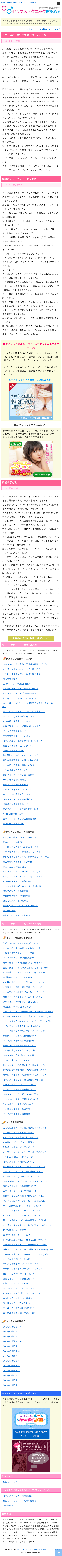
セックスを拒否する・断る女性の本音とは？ (24, 1080)
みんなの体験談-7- (11, 1356)
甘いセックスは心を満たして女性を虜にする (24, 1065)
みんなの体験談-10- (12, 1341)
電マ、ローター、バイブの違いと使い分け (23, 1191)
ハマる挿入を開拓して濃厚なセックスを (22, 852)
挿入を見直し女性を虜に (14, 867)
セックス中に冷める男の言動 (16, 1114)
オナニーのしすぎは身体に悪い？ (18, 1308)
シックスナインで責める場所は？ (18, 799)
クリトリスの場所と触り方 (15, 784)
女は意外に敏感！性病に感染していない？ (23, 987)
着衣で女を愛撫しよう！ (14, 679)
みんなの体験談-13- (12, 1327)
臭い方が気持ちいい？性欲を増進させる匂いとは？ (27, 1220)
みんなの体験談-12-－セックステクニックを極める (18, 2)
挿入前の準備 (9, 910)
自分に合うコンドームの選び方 (17, 1298)
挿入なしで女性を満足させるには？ (19, 698)
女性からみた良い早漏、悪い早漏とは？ (22, 948)
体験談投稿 (8, 1505)
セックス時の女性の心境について (18, 1041)
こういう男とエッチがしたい (16, 1060)
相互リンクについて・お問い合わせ (19, 1501)
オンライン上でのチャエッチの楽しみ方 (22, 669)
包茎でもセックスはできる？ (16, 1283)
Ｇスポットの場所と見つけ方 (16, 794)
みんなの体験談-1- (11, 1385)
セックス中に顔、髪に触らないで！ (19, 958)
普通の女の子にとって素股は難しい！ (21, 943)
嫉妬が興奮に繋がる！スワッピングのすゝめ (24, 1166)
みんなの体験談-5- (11, 1365)
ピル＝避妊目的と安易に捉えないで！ (21, 1137)
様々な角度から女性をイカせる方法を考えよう (25, 1240)
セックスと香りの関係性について (18, 1162)
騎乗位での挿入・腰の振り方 (16, 896)
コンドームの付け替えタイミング (18, 1274)
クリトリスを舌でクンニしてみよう (19, 789)
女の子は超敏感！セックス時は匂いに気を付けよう (27, 1016)
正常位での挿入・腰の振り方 (16, 915)
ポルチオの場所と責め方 (14, 780)
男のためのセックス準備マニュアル (19, 1288)
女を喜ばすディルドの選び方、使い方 (21, 688)
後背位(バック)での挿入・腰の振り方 (20, 905)
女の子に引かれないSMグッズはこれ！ (21, 1176)
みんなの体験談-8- (11, 1351)
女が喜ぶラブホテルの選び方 (16, 1109)
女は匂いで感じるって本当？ (16, 1235)
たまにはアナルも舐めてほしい (17, 1006)
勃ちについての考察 (12, 842)
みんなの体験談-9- (11, 1346)
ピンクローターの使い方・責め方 (18, 775)
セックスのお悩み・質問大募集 (17, 1496)
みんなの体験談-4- (11, 1370)
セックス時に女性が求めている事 (18, 1055)
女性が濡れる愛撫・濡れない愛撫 (18, 765)
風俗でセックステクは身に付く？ (18, 1279)
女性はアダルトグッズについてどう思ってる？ (25, 1075)
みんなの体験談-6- (11, 1361)
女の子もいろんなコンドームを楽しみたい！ (24, 997)
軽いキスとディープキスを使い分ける (21, 809)
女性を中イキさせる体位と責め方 (18, 881)
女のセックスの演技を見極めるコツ (19, 1089)
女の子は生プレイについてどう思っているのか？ (26, 968)
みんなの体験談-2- (11, 1380)
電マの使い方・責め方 (13, 823)
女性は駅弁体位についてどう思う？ (19, 837)
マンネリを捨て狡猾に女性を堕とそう (21, 1264)
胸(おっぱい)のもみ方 (13, 814)
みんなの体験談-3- (11, 1375)
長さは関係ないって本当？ (15, 1230)
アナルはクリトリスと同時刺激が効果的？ (23, 1171)
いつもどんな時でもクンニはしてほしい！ (23, 1002)
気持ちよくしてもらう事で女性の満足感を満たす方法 (28, 1249)
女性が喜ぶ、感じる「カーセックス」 (21, 693)
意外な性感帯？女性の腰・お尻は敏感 (21, 760)
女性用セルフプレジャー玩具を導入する (22, 674)
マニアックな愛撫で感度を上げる (18, 716)
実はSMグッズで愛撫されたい (17, 684)
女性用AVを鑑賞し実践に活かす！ (19, 1157)
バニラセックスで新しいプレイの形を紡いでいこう (27, 1225)
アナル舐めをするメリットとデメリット (22, 1210)
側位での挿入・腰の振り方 (15, 891)
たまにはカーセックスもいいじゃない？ (22, 1215)
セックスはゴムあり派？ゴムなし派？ (21, 1094)
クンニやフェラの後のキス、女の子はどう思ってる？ (28, 1021)
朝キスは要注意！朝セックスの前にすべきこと (25, 1070)
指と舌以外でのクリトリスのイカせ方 (21, 755)
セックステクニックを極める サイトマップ (42, 29)
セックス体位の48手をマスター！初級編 (22, 886)
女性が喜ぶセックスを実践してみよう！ (22, 871)
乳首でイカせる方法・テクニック (18, 745)
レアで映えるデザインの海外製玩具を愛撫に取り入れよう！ (28, 705)
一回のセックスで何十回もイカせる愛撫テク (24, 711)
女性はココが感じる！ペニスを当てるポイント (25, 876)
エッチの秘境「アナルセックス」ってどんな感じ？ (27, 1254)
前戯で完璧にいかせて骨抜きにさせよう (22, 726)
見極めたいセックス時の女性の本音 (19, 1036)
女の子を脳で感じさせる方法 (16, 1259)
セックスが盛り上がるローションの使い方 (23, 741)
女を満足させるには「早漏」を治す (19, 1313)
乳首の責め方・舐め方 (13, 750)
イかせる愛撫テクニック (14, 731)
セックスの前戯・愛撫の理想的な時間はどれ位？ (26, 664)
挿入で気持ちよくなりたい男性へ (18, 862)
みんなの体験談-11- (12, 1336)
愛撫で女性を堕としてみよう (16, 736)
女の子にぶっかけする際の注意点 (18, 1132)
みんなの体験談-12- (12, 1331)
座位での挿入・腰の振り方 (15, 901)
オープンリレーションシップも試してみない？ (25, 1152)
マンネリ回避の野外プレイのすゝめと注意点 (24, 1201)
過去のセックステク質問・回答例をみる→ (31, 380)
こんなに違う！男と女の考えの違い (19, 1050)
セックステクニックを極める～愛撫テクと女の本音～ (38, 1549)
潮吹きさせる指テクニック (15, 804)
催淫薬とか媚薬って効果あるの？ (18, 1147)
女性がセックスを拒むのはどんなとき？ (22, 1293)
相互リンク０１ (10, 1481)
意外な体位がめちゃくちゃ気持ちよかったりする (26, 857)
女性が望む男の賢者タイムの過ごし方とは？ (24, 992)
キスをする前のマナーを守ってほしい (21, 953)
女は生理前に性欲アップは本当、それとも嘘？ (25, 972)
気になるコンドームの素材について (19, 1186)
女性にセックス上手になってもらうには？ (23, 1269)
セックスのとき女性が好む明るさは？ (21, 1099)
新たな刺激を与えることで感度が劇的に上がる (25, 1244)
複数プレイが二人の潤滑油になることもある (24, 1196)
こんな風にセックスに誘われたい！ (19, 1104)
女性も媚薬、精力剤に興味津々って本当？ (23, 963)
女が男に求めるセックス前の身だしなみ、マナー (26, 982)
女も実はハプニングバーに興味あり (19, 1142)
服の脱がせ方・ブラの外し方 (16, 1303)
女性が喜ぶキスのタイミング (16, 770)
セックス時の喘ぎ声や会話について (19, 1045)
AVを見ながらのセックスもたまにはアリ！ (23, 1206)
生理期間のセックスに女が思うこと (19, 977)
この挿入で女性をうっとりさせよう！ (21, 847)
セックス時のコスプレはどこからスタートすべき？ (27, 1181)
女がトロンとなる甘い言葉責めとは (19, 819)
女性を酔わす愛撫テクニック (16, 721)
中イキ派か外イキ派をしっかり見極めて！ (23, 1026)
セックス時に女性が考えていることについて (24, 1031)
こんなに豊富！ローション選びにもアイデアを (25, 1128)
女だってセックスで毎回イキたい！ (19, 1084)
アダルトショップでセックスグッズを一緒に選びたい (28, 1011)
